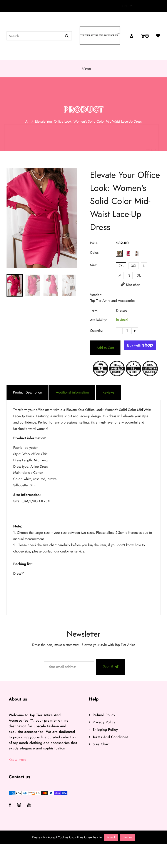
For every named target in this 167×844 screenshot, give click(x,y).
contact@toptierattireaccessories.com (62, 6)
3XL (133, 265)
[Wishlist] (156, 36)
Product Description (27, 392)
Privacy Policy (104, 722)
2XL (121, 265)
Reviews (108, 392)
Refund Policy (104, 714)
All (27, 121)
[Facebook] (13, 805)
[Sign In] (133, 36)
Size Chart (101, 744)
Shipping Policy (105, 729)
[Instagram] (22, 805)
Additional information (72, 392)
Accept (111, 837)
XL (139, 275)
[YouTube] (32, 805)
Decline (128, 837)
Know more (17, 759)
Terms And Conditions (111, 736)
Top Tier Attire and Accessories (112, 300)
